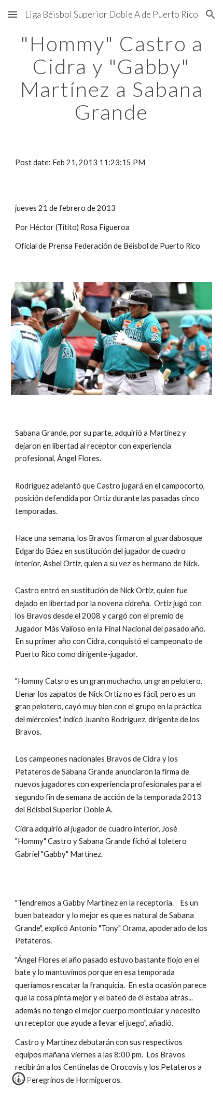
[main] (112, 77)
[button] (12, 14)
